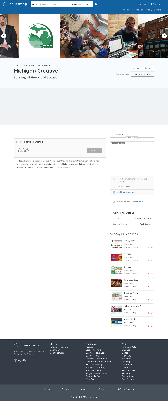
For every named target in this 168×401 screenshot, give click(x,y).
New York (127, 368)
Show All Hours (132, 137)
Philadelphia (128, 370)
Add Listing (157, 4)
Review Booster (93, 370)
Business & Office (28, 65)
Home (16, 65)
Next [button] (164, 36)
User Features (57, 353)
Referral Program (59, 347)
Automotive (128, 309)
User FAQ (55, 350)
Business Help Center (96, 353)
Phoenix (126, 373)
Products (126, 10)
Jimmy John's (130, 241)
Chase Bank (129, 319)
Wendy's (127, 254)
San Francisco (129, 379)
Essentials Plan (93, 376)
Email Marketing (94, 365)
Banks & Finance (130, 322)
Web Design (145, 224)
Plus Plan (90, 379)
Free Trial (139, 10)
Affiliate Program (126, 389)
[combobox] (81, 4)
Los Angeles (128, 365)
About (84, 389)
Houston (126, 359)
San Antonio (128, 376)
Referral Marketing (95, 368)
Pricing (149, 10)
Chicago (126, 350)
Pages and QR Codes (96, 373)
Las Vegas (127, 362)
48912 (128, 260)
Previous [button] (3, 36)
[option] (46, 36)
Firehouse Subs (131, 280)
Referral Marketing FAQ (98, 359)
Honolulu (126, 356)
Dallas (125, 353)
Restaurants (128, 244)
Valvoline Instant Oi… (133, 306)
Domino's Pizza (131, 293)
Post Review (143, 74)
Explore (157, 10)
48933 (128, 247)
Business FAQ (92, 356)
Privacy (65, 389)
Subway (127, 267)
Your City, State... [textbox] (84, 4)
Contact (102, 389)
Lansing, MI (134, 247)
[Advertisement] (84, 106)
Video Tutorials (93, 350)
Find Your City (129, 347)
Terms (47, 389)
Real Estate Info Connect (98, 362)
